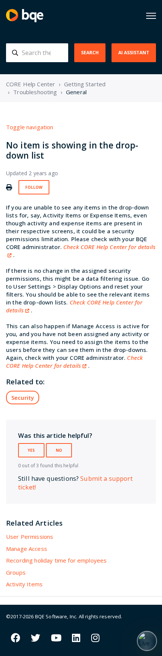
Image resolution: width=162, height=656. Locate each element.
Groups (16, 572)
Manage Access (26, 548)
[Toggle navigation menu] (151, 15)
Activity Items (24, 584)
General (76, 92)
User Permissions (29, 536)
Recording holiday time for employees (56, 560)
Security (22, 397)
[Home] (24, 15)
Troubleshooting (35, 92)
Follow (34, 187)
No (59, 450)
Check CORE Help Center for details (74, 361)
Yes (31, 450)
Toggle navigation (29, 127)
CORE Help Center (30, 84)
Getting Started (84, 84)
